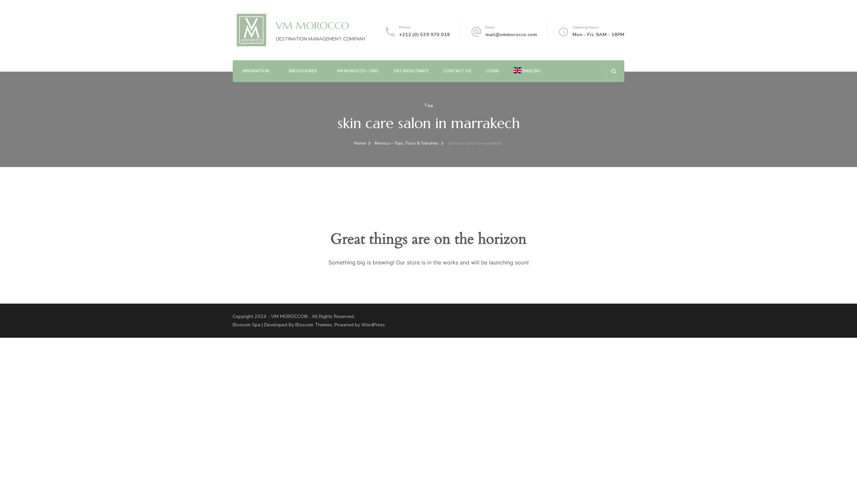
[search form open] (613, 71)
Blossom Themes (313, 325)
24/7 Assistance (411, 71)
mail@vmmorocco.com (511, 34)
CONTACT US (457, 71)
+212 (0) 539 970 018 (424, 34)
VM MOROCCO (312, 25)
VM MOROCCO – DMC (358, 71)
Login (492, 71)
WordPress (373, 325)
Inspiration (256, 71)
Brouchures (303, 71)
